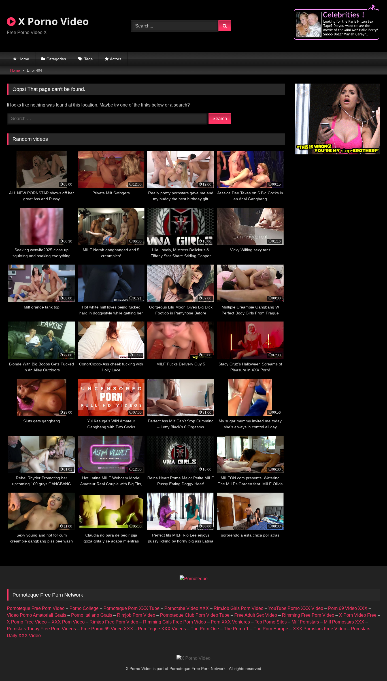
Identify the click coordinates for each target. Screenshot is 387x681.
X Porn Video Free (358, 615)
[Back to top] (369, 664)
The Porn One (205, 628)
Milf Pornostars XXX (344, 622)
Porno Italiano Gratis (91, 615)
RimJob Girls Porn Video (238, 608)
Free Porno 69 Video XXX (107, 628)
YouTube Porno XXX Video (295, 608)
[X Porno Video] (193, 658)
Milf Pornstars (305, 622)
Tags (88, 59)
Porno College (84, 608)
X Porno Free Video (27, 622)
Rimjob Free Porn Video (114, 622)
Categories (56, 59)
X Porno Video (52, 21)
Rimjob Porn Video (136, 615)
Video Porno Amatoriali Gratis (36, 615)
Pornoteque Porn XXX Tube (131, 608)
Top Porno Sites (271, 622)
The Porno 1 (236, 628)
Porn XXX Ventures (230, 622)
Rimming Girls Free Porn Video (174, 622)
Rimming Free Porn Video (308, 615)
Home (23, 59)
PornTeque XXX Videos (162, 628)
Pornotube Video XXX (186, 608)
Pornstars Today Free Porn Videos (41, 628)
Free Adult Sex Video (255, 615)
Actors (115, 59)
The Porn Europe (271, 628)
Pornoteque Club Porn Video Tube (194, 615)
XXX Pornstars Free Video (319, 628)
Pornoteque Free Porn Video (36, 608)
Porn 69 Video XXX (347, 608)
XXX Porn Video (68, 622)
